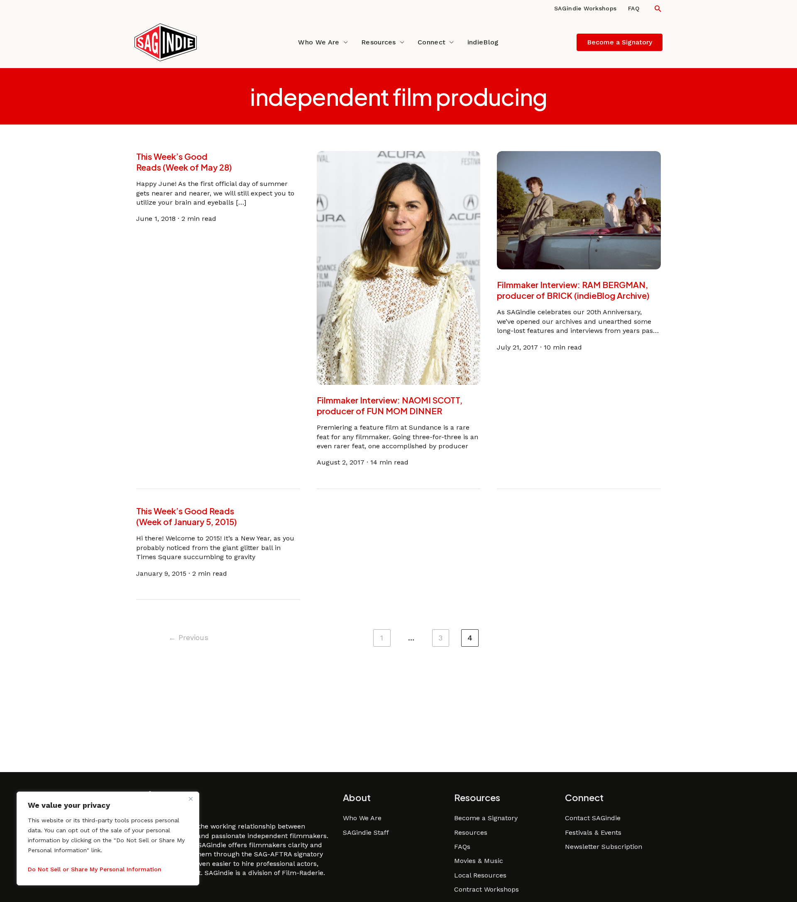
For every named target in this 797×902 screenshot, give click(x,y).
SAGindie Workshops (585, 8)
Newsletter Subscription (603, 847)
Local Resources (480, 875)
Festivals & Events (593, 832)
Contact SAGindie (593, 818)
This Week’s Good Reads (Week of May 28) (184, 161)
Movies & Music (478, 861)
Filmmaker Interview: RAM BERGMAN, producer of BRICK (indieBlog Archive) (573, 290)
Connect (431, 42)
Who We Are (318, 42)
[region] (108, 838)
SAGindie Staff (366, 832)
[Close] (191, 799)
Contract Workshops (486, 889)
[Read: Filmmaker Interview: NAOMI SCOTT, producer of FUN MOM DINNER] (399, 267)
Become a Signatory (486, 818)
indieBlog (483, 42)
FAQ (633, 8)
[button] (658, 8)
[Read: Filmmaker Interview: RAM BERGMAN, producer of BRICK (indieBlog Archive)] (579, 210)
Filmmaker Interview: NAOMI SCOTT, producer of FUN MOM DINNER (389, 405)
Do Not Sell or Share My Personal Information (94, 869)
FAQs (462, 847)
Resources (378, 42)
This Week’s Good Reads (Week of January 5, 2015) (186, 516)
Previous (188, 637)
